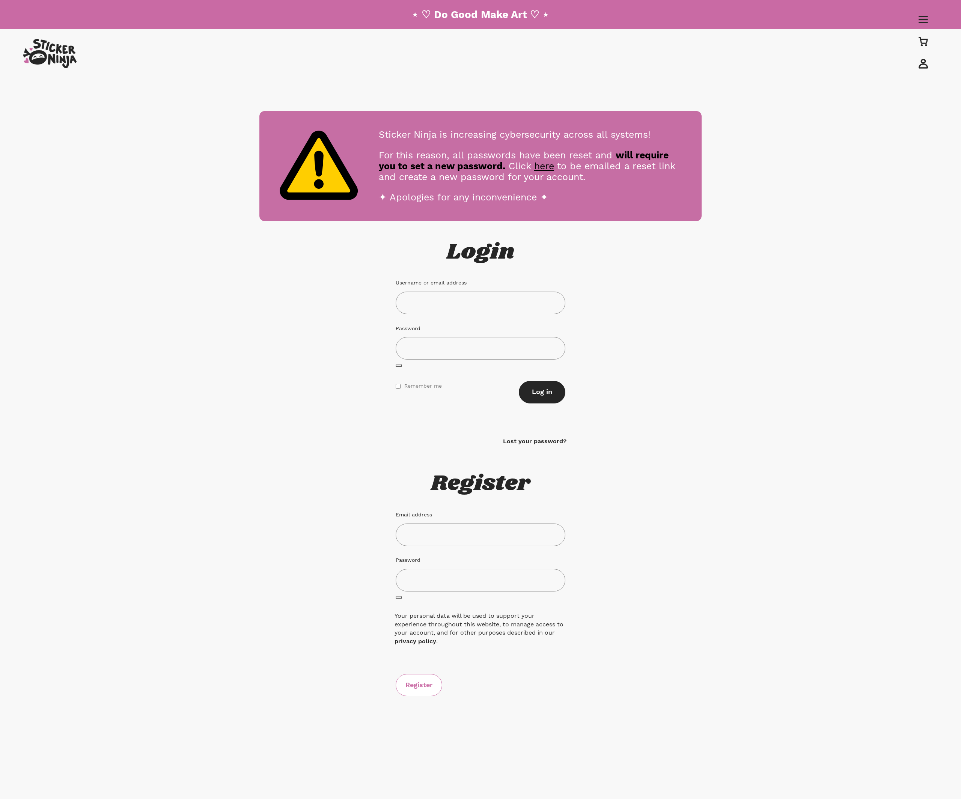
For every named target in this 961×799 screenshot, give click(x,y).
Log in (542, 392)
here (544, 166)
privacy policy (415, 641)
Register (419, 685)
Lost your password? (534, 441)
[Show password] (399, 365)
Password (410, 328)
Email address (416, 514)
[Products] (923, 41)
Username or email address (433, 282)
